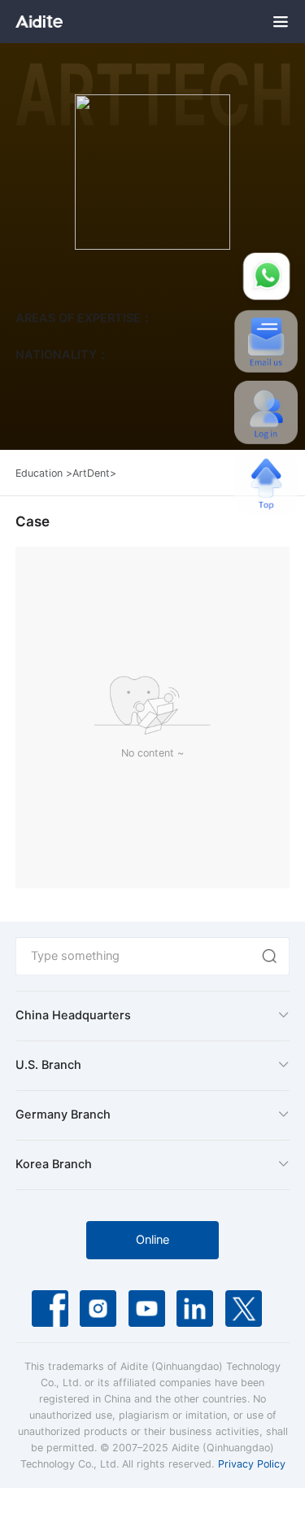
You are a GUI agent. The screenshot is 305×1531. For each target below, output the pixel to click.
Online (152, 1239)
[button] (152, 1016)
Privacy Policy (251, 1464)
